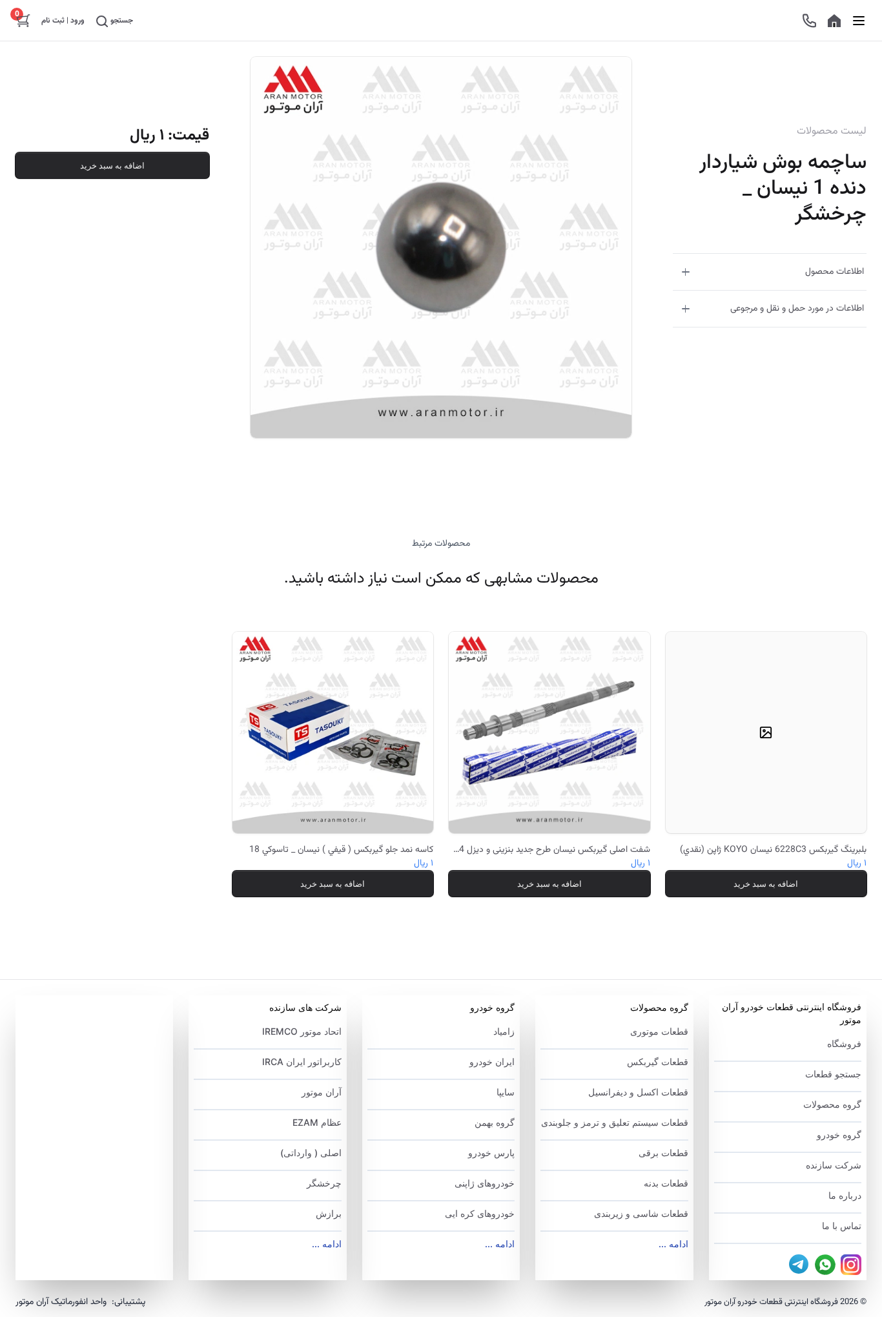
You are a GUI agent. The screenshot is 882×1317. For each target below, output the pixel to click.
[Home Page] (834, 20)
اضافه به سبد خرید (112, 165)
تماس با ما (841, 1225)
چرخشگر (324, 1182)
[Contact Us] (809, 20)
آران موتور (321, 1091)
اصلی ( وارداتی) (310, 1152)
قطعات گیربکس (657, 1061)
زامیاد (504, 1031)
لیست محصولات (832, 132)
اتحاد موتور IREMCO (301, 1031)
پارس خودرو (491, 1152)
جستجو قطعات (833, 1073)
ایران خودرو (492, 1061)
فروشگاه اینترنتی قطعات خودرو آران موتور (791, 1013)
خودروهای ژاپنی (485, 1182)
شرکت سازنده (833, 1164)
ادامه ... (673, 1243)
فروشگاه (844, 1043)
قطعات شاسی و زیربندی (641, 1213)
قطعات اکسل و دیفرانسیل (638, 1091)
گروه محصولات (832, 1104)
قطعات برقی (663, 1152)
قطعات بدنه (666, 1182)
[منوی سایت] (859, 20)
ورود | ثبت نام (63, 20)
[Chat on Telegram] (799, 1264)
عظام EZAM (316, 1122)
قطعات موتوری (659, 1031)
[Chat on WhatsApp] (825, 1264)
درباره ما (844, 1195)
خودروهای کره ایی (480, 1213)
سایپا (506, 1091)
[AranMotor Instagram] (851, 1264)
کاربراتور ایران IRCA (301, 1061)
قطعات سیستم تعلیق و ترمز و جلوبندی (614, 1122)
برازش (328, 1213)
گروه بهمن (495, 1122)
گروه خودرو (839, 1134)
